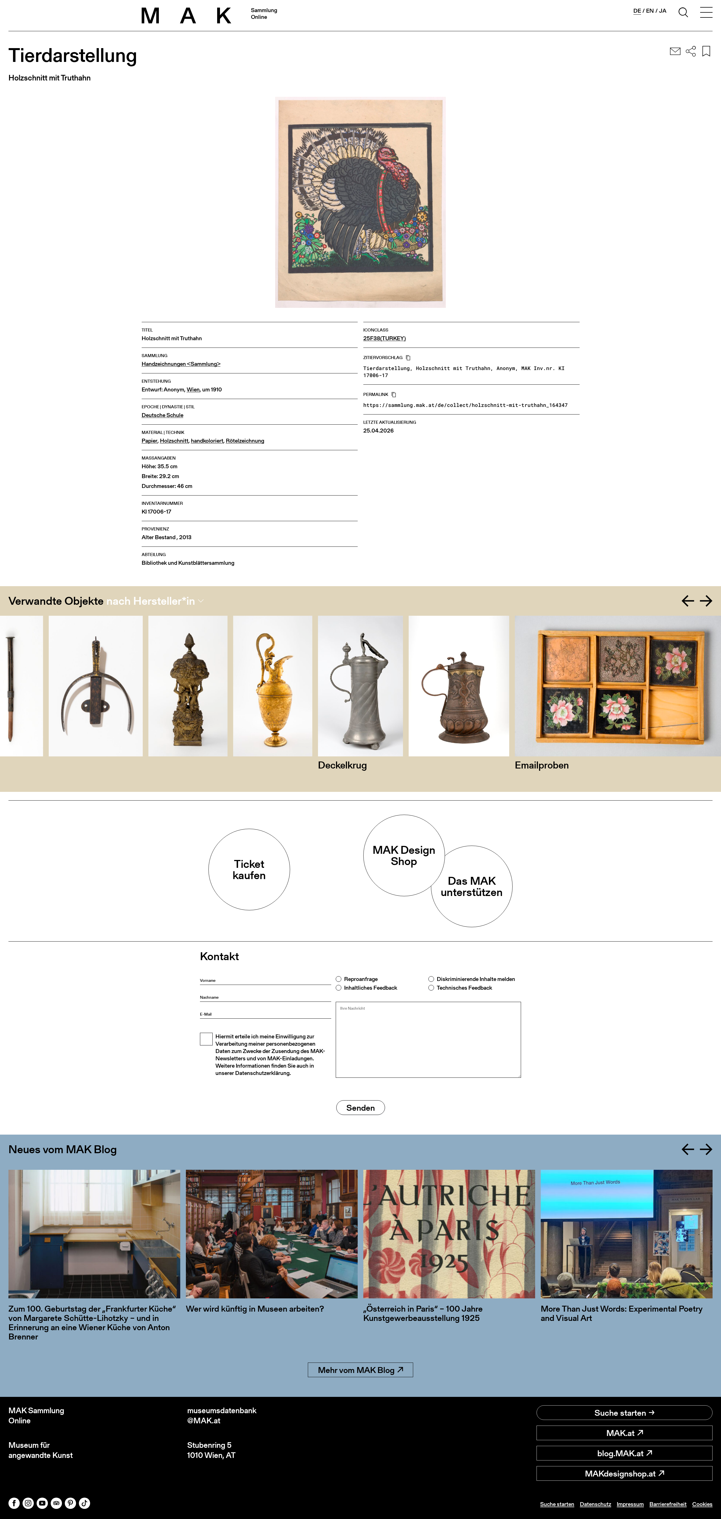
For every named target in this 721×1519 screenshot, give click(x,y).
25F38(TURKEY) (384, 338)
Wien (193, 389)
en (650, 10)
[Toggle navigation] (706, 13)
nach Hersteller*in (150, 600)
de (637, 11)
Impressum (630, 1504)
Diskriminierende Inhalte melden (476, 979)
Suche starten (620, 1413)
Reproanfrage (361, 979)
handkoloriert (207, 440)
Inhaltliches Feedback (370, 988)
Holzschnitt (174, 440)
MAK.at (620, 1433)
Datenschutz (595, 1504)
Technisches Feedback (464, 988)
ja (662, 10)
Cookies (702, 1504)
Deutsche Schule (162, 415)
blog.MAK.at (620, 1453)
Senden (360, 1108)
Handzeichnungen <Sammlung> (181, 364)
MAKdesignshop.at (620, 1473)
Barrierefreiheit (668, 1504)
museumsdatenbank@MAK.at (222, 1415)
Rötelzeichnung (245, 440)
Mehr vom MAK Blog (356, 1370)
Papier (149, 440)
